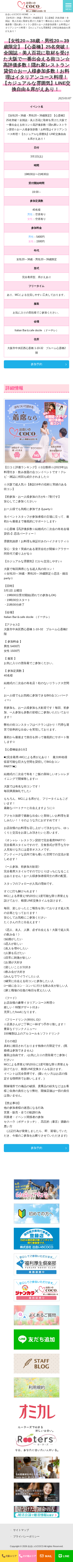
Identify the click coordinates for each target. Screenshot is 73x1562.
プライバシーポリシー (26, 1536)
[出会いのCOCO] (31, 5)
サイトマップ (21, 1530)
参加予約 (36, 364)
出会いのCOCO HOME (16, 14)
